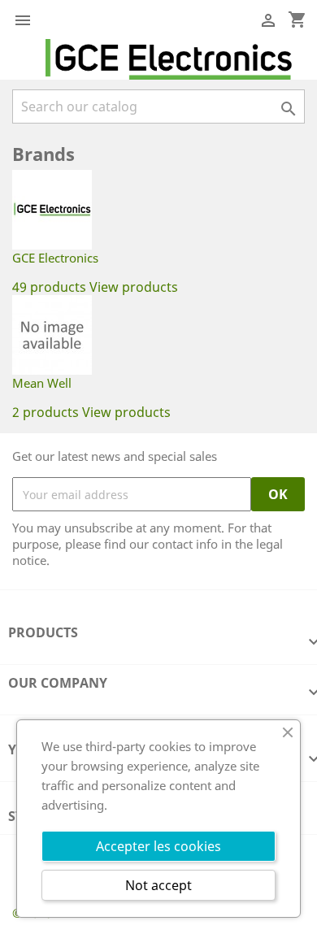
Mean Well (42, 383)
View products (133, 287)
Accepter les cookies (158, 846)
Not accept (158, 885)
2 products (45, 412)
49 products (49, 287)
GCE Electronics (55, 258)
